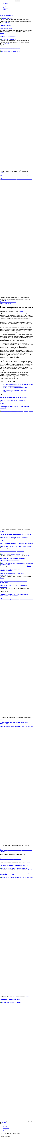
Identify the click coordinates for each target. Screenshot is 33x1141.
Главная (5, 3)
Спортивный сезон (5, 25)
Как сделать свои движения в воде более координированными (11, 569)
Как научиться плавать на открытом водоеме (13, 397)
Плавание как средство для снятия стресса (18, 385)
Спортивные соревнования (8, 36)
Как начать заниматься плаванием (10, 48)
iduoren (21, 311)
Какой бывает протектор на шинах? (10, 999)
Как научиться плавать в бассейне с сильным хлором (15, 534)
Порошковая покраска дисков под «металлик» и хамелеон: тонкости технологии (14, 595)
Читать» (7, 22)
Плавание (6, 5)
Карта (4, 9)
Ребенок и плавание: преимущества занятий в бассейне (16, 175)
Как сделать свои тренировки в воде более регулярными (16, 543)
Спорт (5, 6)
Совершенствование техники (8, 302)
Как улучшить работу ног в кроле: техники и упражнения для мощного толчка (13, 559)
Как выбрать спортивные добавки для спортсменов (15, 865)
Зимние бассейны (6, 303)
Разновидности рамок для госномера (10, 859)
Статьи (5, 1131)
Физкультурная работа (6, 15)
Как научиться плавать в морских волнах (12, 551)
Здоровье (5, 8)
